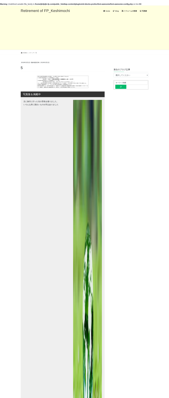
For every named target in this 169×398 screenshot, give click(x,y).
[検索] (120, 87)
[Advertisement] (84, 33)
